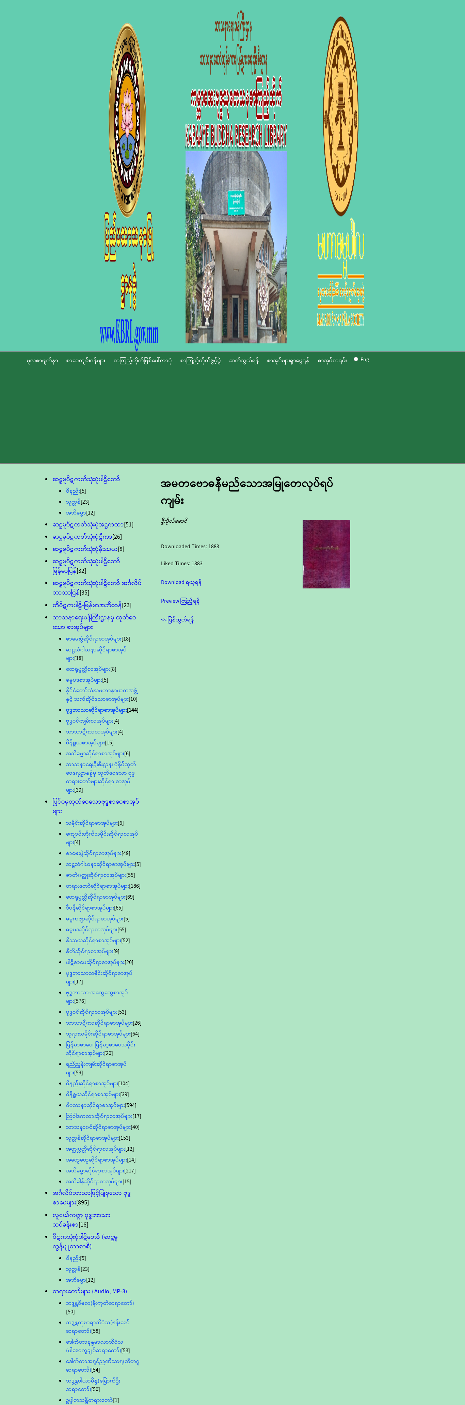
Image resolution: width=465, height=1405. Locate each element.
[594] (131, 1105)
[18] (126, 639)
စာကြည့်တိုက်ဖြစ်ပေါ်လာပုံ (143, 361)
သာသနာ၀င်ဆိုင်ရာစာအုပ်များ (98, 1127)
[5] (83, 491)
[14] (131, 1160)
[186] (135, 886)
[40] (135, 1127)
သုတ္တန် (73, 502)
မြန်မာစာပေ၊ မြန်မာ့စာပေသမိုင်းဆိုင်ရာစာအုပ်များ (100, 1049)
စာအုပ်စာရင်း (332, 361)
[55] (130, 875)
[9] (116, 951)
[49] (126, 853)
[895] (82, 1202)
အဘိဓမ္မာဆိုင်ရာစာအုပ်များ (95, 753)
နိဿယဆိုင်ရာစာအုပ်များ (93, 940)
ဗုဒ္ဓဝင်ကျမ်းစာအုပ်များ (89, 721)
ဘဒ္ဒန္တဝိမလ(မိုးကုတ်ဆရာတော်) (100, 1303)
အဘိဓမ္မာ (76, 513)
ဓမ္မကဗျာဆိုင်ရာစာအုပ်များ (95, 919)
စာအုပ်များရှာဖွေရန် (288, 361)
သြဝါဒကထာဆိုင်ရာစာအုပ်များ (99, 1116)
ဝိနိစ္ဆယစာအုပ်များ (85, 743)
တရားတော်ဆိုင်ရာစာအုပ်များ (97, 886)
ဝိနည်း (73, 491)
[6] (127, 753)
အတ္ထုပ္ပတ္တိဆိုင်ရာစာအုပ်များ (95, 1149)
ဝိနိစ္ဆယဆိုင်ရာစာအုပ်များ (93, 1094)
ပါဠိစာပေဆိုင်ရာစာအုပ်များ (95, 962)
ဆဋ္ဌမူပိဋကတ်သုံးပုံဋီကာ (82, 537)
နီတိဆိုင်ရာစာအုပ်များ (89, 951)
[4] (116, 721)
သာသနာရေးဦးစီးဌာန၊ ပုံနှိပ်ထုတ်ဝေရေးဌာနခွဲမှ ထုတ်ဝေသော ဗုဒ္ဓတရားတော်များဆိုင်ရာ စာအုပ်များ (101, 777)
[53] (121, 1012)
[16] (83, 1225)
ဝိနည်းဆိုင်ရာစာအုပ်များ (92, 1083)
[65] (118, 908)
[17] (78, 982)
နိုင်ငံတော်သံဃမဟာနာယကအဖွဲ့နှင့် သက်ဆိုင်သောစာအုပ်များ (102, 695)
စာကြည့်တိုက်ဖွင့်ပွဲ (200, 361)
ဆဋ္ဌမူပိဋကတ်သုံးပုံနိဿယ (85, 549)
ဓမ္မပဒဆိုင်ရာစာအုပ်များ (91, 930)
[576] (80, 1001)
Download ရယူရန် (181, 582)
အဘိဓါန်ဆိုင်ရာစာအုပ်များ (94, 1182)
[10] (133, 699)
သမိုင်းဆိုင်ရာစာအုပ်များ (92, 823)
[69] (130, 897)
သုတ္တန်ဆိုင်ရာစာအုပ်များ (92, 1138)
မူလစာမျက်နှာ (42, 361)
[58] (95, 1331)
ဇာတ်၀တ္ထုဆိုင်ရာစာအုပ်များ (96, 875)
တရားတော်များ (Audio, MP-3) (90, 1291)
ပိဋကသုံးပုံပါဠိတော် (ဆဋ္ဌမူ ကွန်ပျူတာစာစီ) (85, 1241)
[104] (124, 1083)
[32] (81, 571)
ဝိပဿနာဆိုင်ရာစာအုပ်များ (95, 1105)
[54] (95, 1370)
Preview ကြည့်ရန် (180, 601)
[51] (128, 525)
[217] (130, 1171)
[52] (125, 940)
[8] (121, 549)
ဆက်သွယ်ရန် (244, 361)
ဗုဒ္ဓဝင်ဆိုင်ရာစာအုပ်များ (91, 1012)
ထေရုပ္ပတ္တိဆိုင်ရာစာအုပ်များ (96, 897)
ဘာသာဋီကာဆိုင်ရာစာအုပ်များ (99, 1023)
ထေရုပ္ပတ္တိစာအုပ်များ (88, 669)
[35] (84, 593)
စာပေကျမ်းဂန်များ (85, 361)
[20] (129, 962)
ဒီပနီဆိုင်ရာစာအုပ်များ (90, 908)
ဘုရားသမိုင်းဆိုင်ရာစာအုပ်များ (98, 1034)
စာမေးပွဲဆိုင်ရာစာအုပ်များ (94, 639)
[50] (70, 1312)
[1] (116, 1400)
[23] (85, 502)
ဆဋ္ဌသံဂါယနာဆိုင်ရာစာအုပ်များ (100, 864)
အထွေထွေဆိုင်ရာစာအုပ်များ (96, 1160)
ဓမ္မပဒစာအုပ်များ (84, 680)
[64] (135, 1034)
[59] (78, 1073)
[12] (90, 513)
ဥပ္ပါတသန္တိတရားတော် (89, 1400)
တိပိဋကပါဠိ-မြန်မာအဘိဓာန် (87, 605)
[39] (78, 790)
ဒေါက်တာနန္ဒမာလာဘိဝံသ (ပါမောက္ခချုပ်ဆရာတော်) (94, 1346)
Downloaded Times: (184, 546)
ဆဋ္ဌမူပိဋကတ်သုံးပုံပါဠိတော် (86, 479)
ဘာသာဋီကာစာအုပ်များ (91, 732)
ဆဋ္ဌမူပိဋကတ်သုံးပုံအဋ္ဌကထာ (88, 525)
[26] (117, 537)
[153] (124, 1138)
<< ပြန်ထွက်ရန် (177, 620)
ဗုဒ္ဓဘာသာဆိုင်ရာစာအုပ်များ (96, 710)
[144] (133, 710)
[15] (109, 743)
